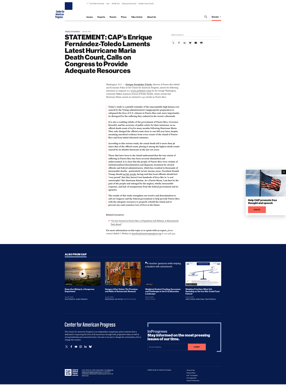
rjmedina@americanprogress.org (146, 233)
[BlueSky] (90, 347)
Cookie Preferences (193, 380)
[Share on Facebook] (179, 43)
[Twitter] (66, 347)
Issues (89, 17)
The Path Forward (96, 3)
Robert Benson (109, 299)
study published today (141, 90)
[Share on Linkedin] (184, 43)
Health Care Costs (146, 3)
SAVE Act (116, 3)
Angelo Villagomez (81, 299)
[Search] (205, 18)
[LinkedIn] (85, 347)
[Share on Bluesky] (190, 43)
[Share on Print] (201, 43)
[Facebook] (71, 347)
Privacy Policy (191, 373)
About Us (151, 17)
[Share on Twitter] (173, 43)
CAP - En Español (192, 375)
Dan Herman (119, 299)
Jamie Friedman (190, 299)
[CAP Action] (72, 372)
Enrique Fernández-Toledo (139, 84)
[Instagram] (80, 347)
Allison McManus (210, 299)
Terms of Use (191, 370)
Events (113, 17)
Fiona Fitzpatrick (70, 299)
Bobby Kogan (200, 299)
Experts (101, 17)
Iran (107, 3)
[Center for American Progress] (69, 10)
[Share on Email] (195, 43)
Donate (215, 17)
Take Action (137, 17)
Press (124, 17)
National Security (129, 3)
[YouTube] (76, 347)
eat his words (129, 174)
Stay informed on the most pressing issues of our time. (178, 335)
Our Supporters (191, 378)
